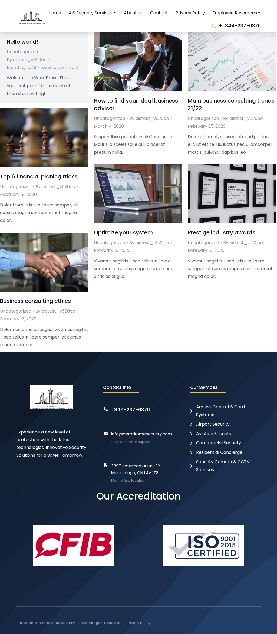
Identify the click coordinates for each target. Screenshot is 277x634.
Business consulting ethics (35, 301)
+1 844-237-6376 (240, 25)
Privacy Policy (138, 622)
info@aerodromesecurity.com (141, 434)
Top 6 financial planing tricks (38, 176)
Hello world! (22, 41)
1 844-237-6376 (130, 409)
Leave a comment (59, 67)
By (27, 60)
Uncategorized (22, 52)
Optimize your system (123, 232)
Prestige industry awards (221, 232)
